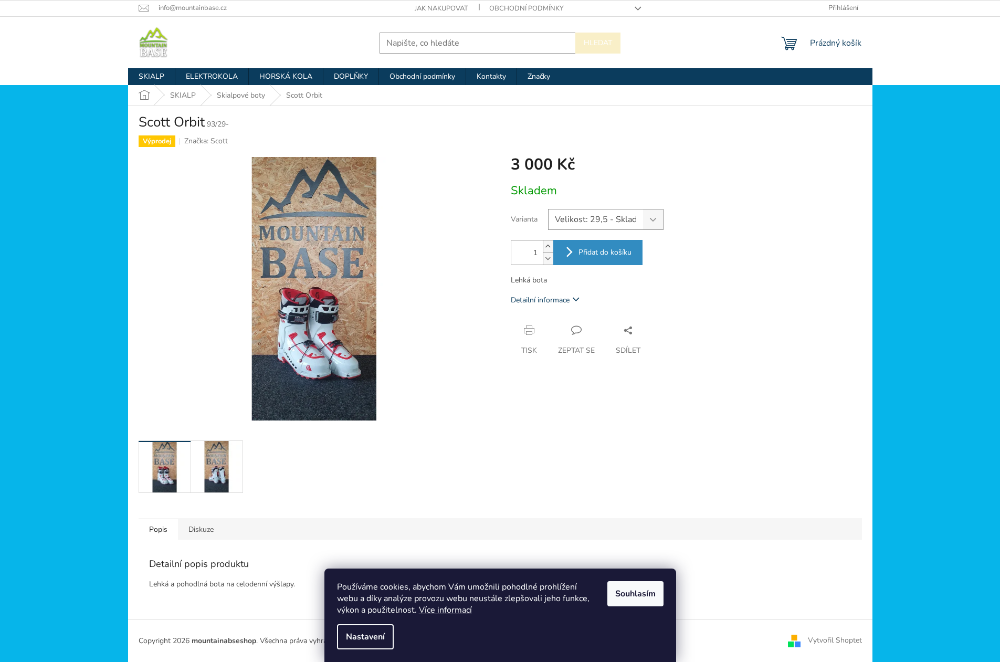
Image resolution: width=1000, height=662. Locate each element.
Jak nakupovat (441, 8)
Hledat (598, 43)
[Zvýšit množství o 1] (548, 246)
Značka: (206, 141)
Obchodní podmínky (526, 8)
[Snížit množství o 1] (548, 259)
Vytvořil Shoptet (835, 640)
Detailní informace (540, 300)
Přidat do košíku (604, 252)
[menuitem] (151, 76)
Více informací (445, 610)
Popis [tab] (158, 529)
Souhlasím (635, 594)
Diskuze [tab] (201, 529)
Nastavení (365, 637)
